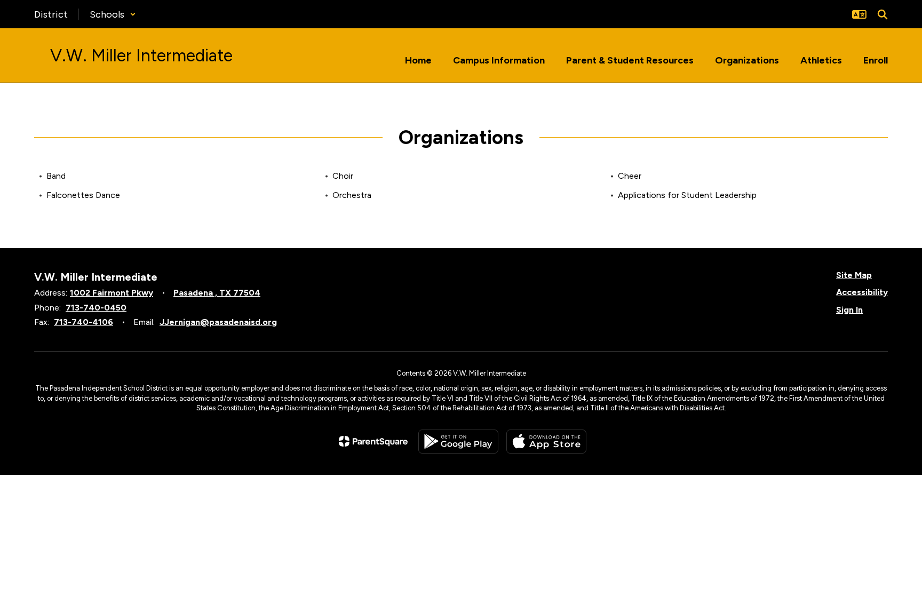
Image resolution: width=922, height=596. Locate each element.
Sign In (849, 310)
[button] (113, 14)
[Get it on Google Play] (458, 442)
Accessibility (862, 292)
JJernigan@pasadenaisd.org (218, 322)
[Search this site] (882, 14)
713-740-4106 (83, 322)
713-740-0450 (96, 308)
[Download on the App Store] (546, 442)
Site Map (854, 275)
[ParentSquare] (373, 441)
